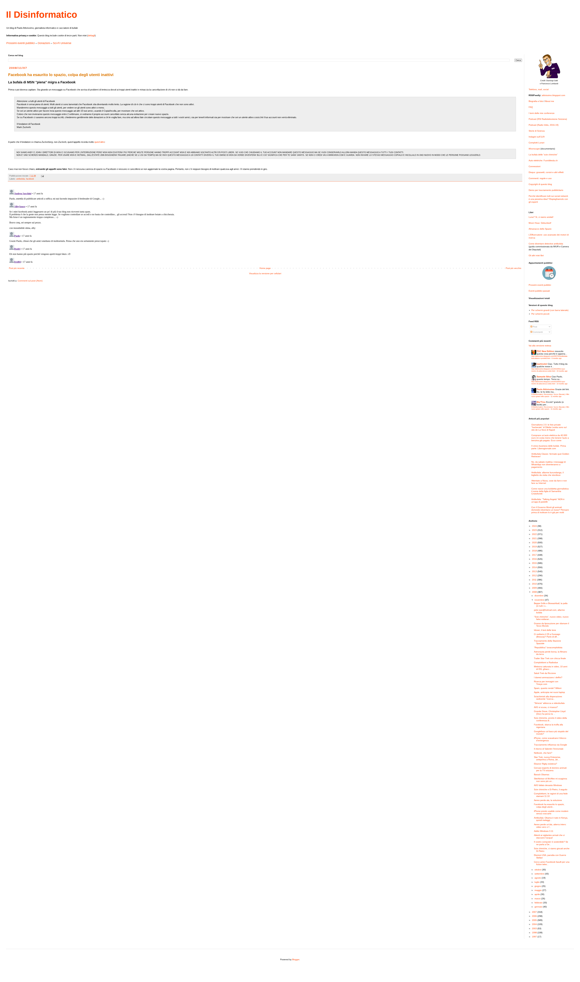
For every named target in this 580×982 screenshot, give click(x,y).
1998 (534, 932)
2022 (534, 534)
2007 (534, 912)
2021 (534, 538)
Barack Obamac (541, 774)
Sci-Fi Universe (62, 43)
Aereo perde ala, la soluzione (548, 800)
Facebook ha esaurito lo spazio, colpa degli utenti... (549, 805)
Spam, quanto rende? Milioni (547, 688)
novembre (540, 600)
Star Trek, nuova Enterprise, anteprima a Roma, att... (547, 758)
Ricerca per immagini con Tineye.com (546, 682)
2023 (534, 530)
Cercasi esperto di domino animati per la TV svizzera (550, 769)
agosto (538, 878)
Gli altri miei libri (536, 255)
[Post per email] (42, 176)
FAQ (531, 107)
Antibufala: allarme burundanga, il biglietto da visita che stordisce (547, 473)
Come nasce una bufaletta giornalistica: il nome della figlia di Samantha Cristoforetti (550, 491)
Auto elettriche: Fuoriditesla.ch (543, 160)
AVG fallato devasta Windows (548, 785)
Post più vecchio (513, 268)
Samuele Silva (544, 376)
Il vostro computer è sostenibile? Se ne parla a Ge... (551, 843)
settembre (540, 874)
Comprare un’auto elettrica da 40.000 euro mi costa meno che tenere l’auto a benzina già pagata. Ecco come (550, 438)
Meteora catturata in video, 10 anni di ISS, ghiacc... (550, 667)
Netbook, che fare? (543, 753)
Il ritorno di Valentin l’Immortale (548, 749)
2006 (534, 916)
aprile (537, 894)
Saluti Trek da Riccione (545, 673)
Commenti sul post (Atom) (30, 280)
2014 (534, 567)
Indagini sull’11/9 (537, 137)
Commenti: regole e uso (540, 178)
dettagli (91, 35)
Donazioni (44, 43)
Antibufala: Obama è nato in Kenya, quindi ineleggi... (551, 819)
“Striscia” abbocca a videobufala (549, 703)
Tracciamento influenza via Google (550, 744)
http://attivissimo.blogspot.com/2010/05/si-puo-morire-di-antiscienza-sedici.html (548, 370)
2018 (534, 550)
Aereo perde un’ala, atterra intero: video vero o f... (550, 825)
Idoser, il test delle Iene (545, 630)
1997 (534, 936)
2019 (534, 546)
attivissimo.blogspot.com (553, 95)
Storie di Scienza (537, 131)
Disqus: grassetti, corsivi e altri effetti (546, 172)
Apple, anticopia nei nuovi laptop (549, 692)
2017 (534, 555)
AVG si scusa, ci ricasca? (546, 707)
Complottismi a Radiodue (546, 662)
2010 (534, 584)
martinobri (542, 364)
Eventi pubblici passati (539, 291)
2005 (534, 920)
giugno (538, 886)
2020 (534, 542)
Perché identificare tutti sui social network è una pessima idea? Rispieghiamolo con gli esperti (548, 199)
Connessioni (534, 166)
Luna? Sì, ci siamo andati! (541, 217)
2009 (534, 588)
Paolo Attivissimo (546, 389)
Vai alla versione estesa (540, 345)
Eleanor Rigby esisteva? (545, 764)
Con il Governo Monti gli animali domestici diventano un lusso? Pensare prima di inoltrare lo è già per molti (550, 510)
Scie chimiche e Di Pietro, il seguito (550, 789)
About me (549, 101)
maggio (538, 890)
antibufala (20, 179)
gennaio (539, 906)
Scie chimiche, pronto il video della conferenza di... (550, 719)
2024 (534, 526)
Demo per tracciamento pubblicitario (546, 190)
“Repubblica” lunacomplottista (548, 647)
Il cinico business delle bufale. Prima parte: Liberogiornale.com (548, 447)
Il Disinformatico (41, 15)
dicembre (539, 595)
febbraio (539, 902)
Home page (265, 268)
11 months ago (556, 396)
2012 (534, 575)
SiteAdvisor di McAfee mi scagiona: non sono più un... (550, 779)
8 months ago (557, 358)
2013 (534, 571)
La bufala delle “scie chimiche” (543, 154)
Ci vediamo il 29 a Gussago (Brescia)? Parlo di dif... (547, 635)
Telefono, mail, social (539, 89)
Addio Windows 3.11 (543, 831)
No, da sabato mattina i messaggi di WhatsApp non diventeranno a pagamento (548, 464)
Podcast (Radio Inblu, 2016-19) (544, 125)
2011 (534, 579)
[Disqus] (265, 226)
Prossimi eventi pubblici (20, 43)
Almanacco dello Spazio (540, 229)
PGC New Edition (545, 351)
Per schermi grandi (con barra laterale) (550, 310)
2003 (534, 928)
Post (534, 326)
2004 (534, 924)
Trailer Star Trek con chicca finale (550, 658)
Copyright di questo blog (540, 184)
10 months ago (562, 371)
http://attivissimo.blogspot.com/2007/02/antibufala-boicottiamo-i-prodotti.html (549, 357)
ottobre (538, 869)
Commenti (537, 332)
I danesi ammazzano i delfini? (548, 677)
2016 (534, 559)
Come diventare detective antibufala (546, 243)
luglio (537, 882)
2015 (534, 563)
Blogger (295, 959)
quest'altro (99, 142)
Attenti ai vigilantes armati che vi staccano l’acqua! (549, 836)
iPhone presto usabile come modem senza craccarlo (551, 812)
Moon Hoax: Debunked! (540, 223)
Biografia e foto (536, 101)
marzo (538, 898)
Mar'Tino (541, 402)
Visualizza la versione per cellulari (265, 273)
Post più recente (16, 268)
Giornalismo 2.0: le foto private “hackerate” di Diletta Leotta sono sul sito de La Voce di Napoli (549, 427)
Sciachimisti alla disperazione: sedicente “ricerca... (548, 697)
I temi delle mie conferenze (541, 113)
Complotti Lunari (536, 142)
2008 (534, 592)
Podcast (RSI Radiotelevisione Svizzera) (548, 119)
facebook (30, 179)
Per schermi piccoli (540, 314)
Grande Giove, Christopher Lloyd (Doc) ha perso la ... (550, 712)
